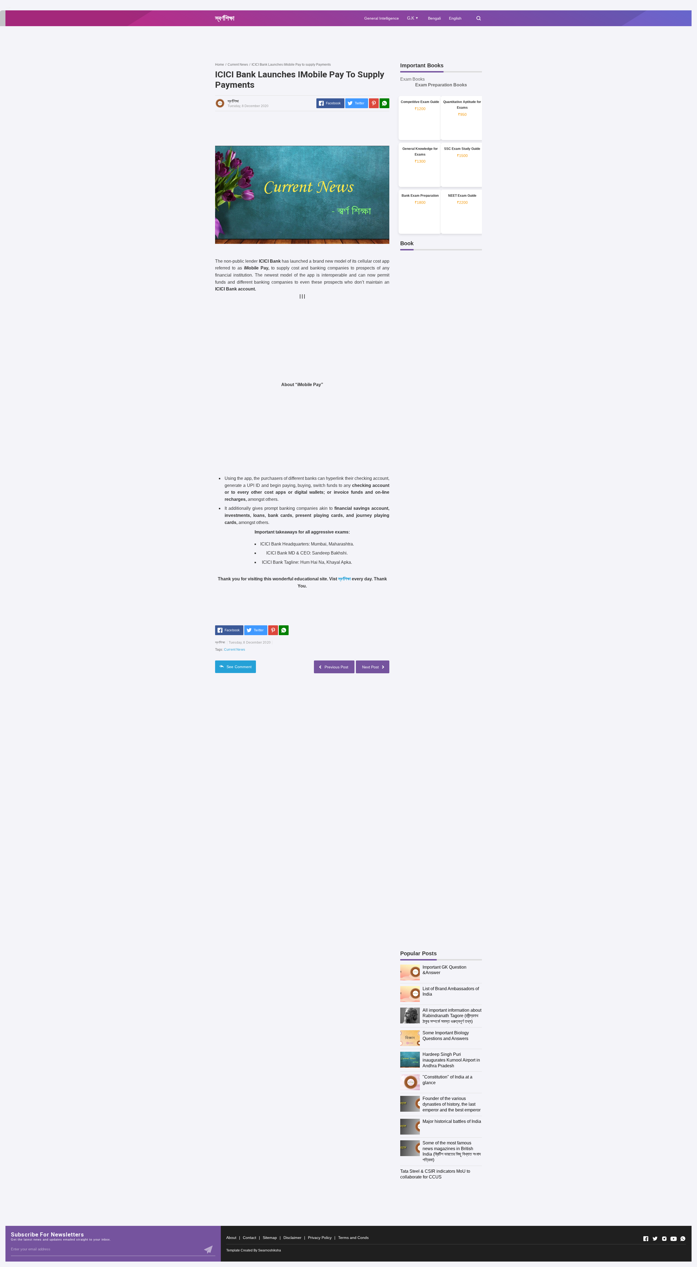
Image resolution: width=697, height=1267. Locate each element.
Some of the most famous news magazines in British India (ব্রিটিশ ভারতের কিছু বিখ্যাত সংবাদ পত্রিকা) (452, 1151)
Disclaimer (292, 1237)
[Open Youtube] (673, 1238)
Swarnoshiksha (269, 1250)
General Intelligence (381, 18)
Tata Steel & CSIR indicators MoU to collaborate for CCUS (435, 1174)
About (231, 1237)
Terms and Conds (353, 1237)
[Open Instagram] (664, 1238)
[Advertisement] (314, 44)
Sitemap (270, 1237)
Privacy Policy (320, 1237)
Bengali (434, 18)
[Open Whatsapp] (683, 1238)
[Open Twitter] (655, 1238)
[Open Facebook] (646, 1238)
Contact (249, 1237)
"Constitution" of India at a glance (447, 1080)
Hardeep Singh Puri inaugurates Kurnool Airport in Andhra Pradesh (451, 1060)
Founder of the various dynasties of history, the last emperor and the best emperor (452, 1104)
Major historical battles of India (452, 1121)
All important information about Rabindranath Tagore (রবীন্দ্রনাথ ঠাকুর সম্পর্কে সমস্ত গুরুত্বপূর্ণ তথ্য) (452, 1016)
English (455, 18)
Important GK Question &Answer (444, 970)
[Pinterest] (374, 103)
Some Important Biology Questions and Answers (446, 1035)
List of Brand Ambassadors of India (451, 991)
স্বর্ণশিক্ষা (344, 579)
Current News (234, 649)
